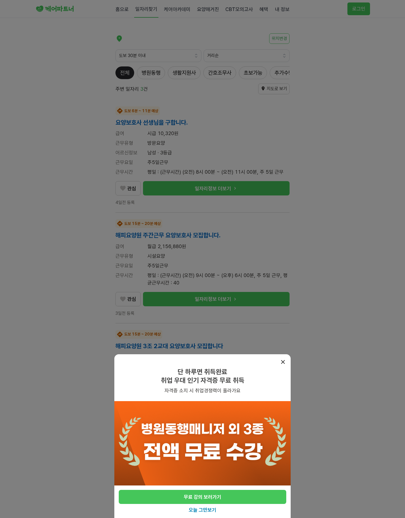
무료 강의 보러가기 (202, 497)
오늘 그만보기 (202, 510)
